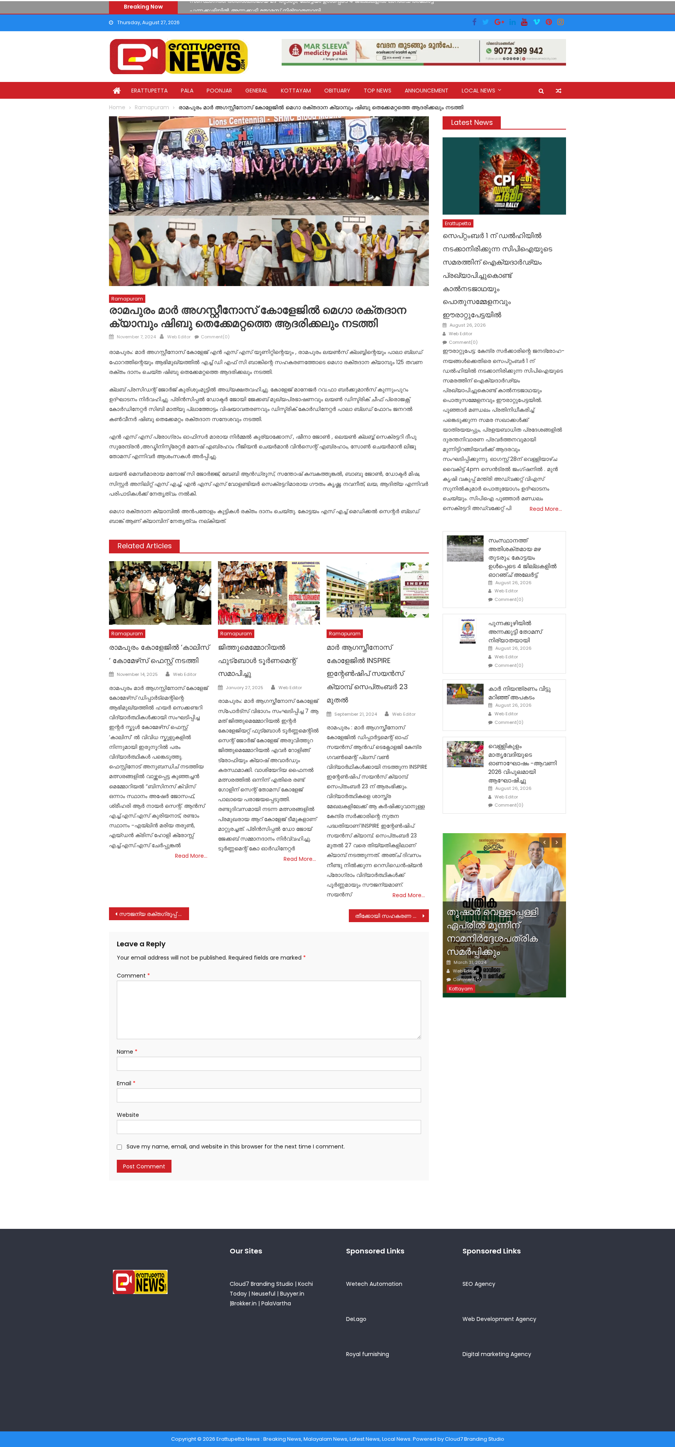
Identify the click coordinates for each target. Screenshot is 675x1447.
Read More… (191, 856)
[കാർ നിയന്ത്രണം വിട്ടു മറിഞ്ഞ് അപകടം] (465, 694)
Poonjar (219, 90)
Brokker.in (244, 1303)
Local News (478, 90)
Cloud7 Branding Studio (261, 1284)
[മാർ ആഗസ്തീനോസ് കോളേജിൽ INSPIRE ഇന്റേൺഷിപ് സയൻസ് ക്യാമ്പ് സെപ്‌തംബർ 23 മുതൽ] (378, 593)
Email (126, 1083)
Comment (133, 975)
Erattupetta (149, 90)
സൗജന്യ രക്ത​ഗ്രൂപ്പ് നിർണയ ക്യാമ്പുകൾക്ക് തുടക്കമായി (154, 914)
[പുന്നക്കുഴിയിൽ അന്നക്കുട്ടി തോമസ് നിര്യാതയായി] (465, 631)
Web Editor (179, 337)
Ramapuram (127, 298)
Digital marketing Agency (496, 1354)
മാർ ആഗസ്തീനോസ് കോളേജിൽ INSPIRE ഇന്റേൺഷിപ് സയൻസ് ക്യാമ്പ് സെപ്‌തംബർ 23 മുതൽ (367, 673)
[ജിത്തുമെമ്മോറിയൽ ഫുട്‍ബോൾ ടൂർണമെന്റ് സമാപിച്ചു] (269, 593)
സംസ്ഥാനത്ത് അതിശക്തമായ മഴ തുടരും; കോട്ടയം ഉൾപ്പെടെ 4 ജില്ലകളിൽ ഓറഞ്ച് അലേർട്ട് (522, 557)
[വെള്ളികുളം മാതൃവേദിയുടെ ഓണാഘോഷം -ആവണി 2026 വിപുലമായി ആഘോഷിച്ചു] (465, 754)
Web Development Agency (499, 1319)
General (256, 90)
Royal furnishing (367, 1354)
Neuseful (263, 1294)
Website (128, 1115)
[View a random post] (558, 91)
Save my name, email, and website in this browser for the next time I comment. (236, 1146)
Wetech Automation (374, 1284)
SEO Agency (478, 1284)
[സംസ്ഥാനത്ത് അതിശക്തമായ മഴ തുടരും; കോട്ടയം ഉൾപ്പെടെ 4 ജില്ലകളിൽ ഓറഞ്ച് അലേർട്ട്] (465, 548)
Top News (377, 90)
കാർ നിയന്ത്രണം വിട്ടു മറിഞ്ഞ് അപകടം (519, 692)
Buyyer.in (292, 1294)
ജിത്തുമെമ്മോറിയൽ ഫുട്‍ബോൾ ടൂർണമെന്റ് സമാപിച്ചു (257, 660)
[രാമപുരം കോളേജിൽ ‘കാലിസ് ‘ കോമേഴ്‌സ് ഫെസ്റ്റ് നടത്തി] (160, 593)
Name (127, 1052)
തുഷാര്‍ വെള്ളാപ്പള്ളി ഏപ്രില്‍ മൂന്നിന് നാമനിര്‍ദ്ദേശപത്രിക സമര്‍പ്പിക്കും (492, 931)
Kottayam (296, 90)
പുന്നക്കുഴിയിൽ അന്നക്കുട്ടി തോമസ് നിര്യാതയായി (255, 6)
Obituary (337, 90)
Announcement (426, 90)
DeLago (356, 1319)
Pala (187, 90)
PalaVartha (276, 1303)
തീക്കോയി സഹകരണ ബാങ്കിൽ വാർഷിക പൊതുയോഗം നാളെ (392, 916)
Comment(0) (215, 337)
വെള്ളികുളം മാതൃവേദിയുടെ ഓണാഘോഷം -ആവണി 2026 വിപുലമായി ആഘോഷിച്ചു (522, 763)
